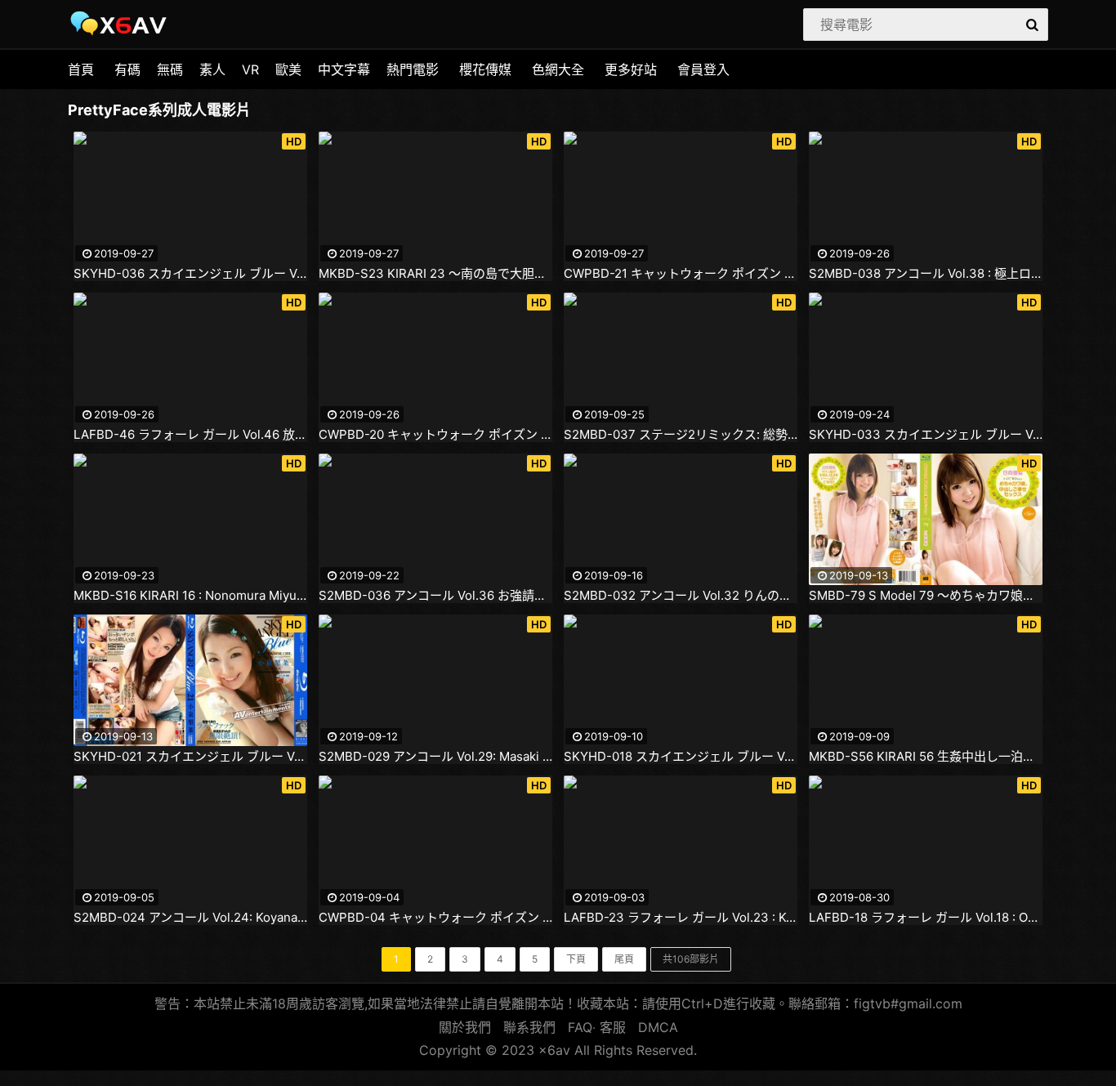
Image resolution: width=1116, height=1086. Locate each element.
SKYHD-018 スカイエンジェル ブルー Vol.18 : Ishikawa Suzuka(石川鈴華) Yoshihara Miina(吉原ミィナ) (680, 756)
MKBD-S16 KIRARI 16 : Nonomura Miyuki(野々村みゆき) (190, 595)
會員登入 (703, 69)
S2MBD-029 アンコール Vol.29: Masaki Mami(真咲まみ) (435, 756)
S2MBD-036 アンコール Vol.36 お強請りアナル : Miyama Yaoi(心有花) (435, 595)
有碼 (127, 69)
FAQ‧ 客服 (597, 1027)
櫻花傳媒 (485, 69)
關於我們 (465, 1027)
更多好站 (631, 69)
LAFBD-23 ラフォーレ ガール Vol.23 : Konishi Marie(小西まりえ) (680, 917)
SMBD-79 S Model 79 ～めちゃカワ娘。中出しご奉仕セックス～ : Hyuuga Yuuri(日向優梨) (925, 595)
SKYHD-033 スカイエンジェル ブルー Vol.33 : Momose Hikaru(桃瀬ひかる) (925, 434)
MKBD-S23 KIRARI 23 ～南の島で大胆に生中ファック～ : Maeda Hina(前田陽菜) (435, 273)
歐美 (288, 69)
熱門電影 (412, 69)
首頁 (81, 69)
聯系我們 (529, 1027)
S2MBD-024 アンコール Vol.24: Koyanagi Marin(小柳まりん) (190, 917)
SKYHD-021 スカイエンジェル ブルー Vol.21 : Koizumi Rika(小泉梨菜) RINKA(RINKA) (190, 756)
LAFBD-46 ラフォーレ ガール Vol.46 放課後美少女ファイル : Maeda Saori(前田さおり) (190, 434)
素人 (212, 69)
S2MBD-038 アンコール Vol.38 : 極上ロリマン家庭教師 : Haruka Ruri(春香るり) (925, 273)
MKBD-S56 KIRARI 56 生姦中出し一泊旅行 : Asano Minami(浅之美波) (925, 756)
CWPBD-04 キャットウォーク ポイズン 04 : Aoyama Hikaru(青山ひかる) (435, 917)
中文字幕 (344, 69)
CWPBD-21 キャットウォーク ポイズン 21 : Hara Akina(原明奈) (680, 273)
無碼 (170, 69)
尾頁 (624, 959)
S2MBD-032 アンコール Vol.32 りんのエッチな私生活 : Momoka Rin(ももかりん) (680, 595)
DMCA (658, 1027)
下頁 (576, 959)
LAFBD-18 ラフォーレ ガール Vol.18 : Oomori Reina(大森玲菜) (925, 917)
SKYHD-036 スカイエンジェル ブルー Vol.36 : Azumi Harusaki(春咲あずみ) (190, 273)
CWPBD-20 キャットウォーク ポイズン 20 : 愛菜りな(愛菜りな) (435, 434)
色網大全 (558, 69)
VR (250, 69)
